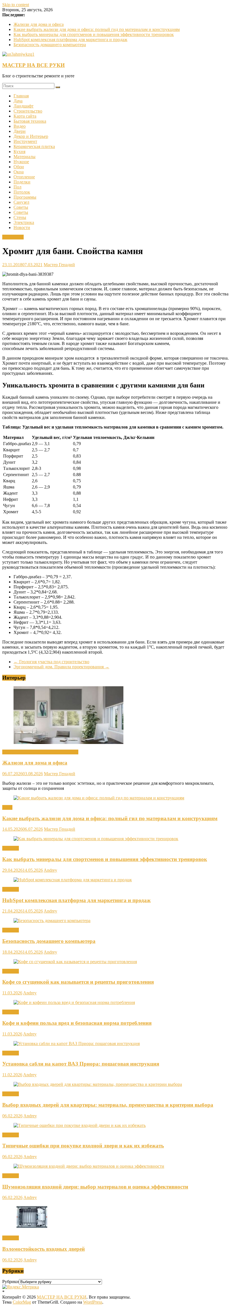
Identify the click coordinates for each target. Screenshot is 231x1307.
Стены (20, 217)
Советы (21, 207)
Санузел (21, 202)
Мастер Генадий (59, 264)
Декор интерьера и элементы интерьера (40, 752)
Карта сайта (25, 116)
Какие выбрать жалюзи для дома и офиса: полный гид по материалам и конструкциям (97, 29)
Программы (25, 197)
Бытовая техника (30, 121)
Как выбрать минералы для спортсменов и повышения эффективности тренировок (94, 34)
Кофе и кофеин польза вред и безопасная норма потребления (77, 1023)
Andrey (50, 870)
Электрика (24, 222)
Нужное (21, 161)
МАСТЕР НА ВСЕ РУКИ (33, 65)
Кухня (19, 151)
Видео (20, 126)
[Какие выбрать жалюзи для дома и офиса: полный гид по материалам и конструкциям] (99, 797)
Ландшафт (24, 106)
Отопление (24, 176)
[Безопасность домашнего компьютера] (52, 920)
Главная (21, 95)
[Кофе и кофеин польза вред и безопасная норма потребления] (74, 1002)
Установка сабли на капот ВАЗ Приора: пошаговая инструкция (80, 1064)
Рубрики (10, 1281)
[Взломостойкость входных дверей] (32, 1228)
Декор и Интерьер (31, 136)
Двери (20, 131)
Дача (18, 100)
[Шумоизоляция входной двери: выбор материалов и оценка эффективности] (89, 1166)
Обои (19, 166)
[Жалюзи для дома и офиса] (68, 742)
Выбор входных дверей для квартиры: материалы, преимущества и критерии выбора (107, 1105)
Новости (22, 227)
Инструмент (25, 141)
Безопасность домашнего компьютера (50, 44)
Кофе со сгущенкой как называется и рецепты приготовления (78, 982)
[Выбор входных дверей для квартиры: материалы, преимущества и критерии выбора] (98, 1084)
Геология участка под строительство (51, 661)
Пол (17, 187)
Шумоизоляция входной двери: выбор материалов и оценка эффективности (95, 1187)
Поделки (22, 182)
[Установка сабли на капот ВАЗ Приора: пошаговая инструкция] (77, 1043)
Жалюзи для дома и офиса (39, 24)
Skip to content (15, 4)
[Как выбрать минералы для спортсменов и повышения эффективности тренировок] (96, 838)
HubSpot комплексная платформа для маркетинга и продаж (70, 39)
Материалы (24, 156)
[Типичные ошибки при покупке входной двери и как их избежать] (80, 1125)
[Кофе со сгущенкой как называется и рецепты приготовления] (75, 961)
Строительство (28, 111)
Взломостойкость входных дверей (43, 1249)
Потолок (22, 192)
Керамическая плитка (34, 146)
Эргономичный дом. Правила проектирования (61, 666)
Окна (19, 171)
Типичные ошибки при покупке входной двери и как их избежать (83, 1146)
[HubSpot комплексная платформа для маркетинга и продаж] (73, 879)
